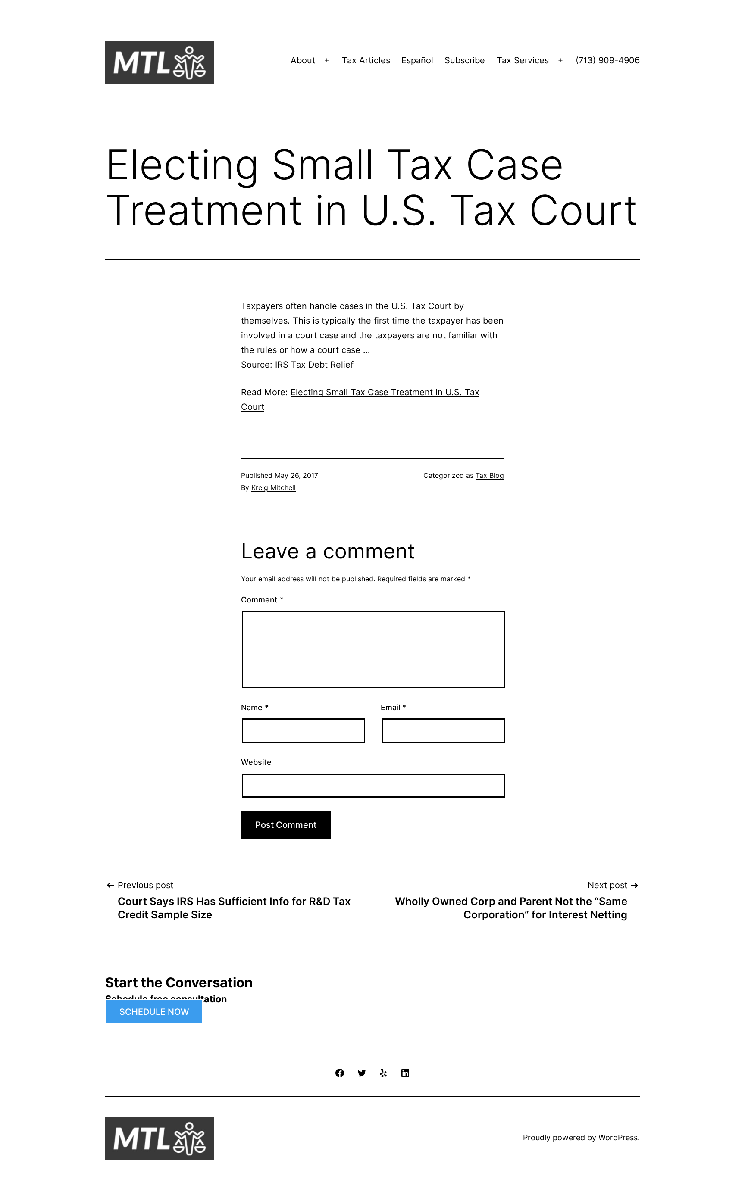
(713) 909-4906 (608, 60)
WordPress (618, 1137)
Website (256, 762)
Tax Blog (490, 475)
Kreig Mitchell (273, 487)
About (303, 60)
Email (393, 707)
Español (417, 60)
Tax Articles (366, 60)
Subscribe (464, 60)
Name (255, 707)
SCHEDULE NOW (154, 1012)
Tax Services (523, 60)
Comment (262, 599)
